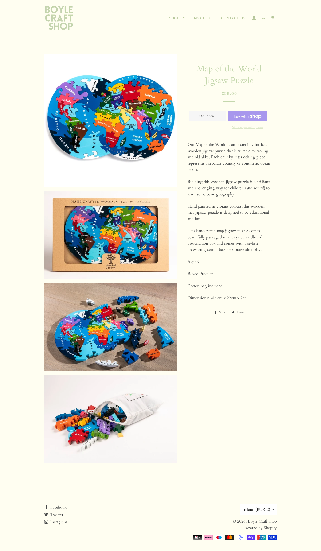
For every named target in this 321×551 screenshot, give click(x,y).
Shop (175, 18)
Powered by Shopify (259, 527)
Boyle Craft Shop (262, 521)
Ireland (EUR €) (256, 509)
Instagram (58, 522)
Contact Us (233, 18)
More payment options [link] (247, 127)
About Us (203, 18)
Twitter (56, 514)
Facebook (58, 507)
